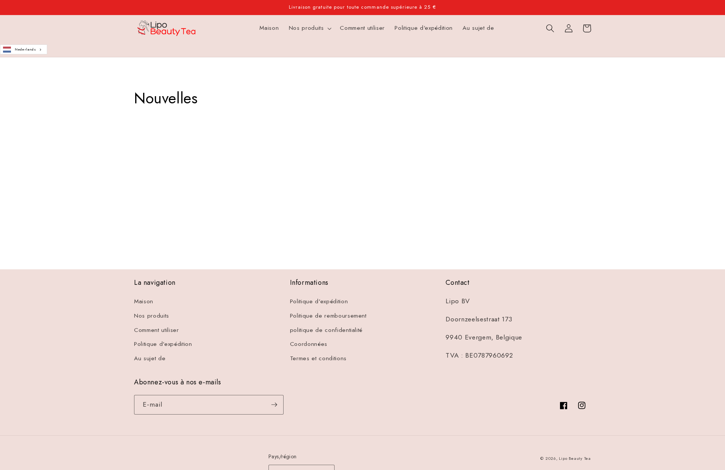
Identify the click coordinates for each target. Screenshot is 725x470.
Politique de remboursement (328, 316)
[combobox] (23, 50)
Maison (143, 301)
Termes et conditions (318, 358)
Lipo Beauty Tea (575, 458)
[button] (309, 28)
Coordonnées (308, 344)
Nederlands (25, 49)
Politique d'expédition (163, 344)
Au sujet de (149, 358)
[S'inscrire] (428, 219)
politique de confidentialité (326, 330)
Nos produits (151, 316)
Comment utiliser (156, 330)
